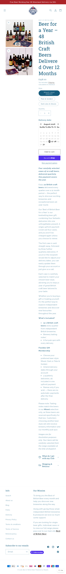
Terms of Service (12, 529)
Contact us (10, 539)
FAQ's (8, 510)
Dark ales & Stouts (48, 104)
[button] (4, 10)
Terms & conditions (13, 524)
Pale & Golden (47, 99)
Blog (7, 505)
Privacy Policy (11, 519)
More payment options (49, 163)
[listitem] (49, 141)
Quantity (42, 109)
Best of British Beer (29, 570)
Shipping (51, 82)
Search (8, 496)
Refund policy (11, 534)
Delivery (9, 515)
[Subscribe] (26, 551)
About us (9, 500)
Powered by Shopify (42, 570)
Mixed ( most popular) (49, 93)
